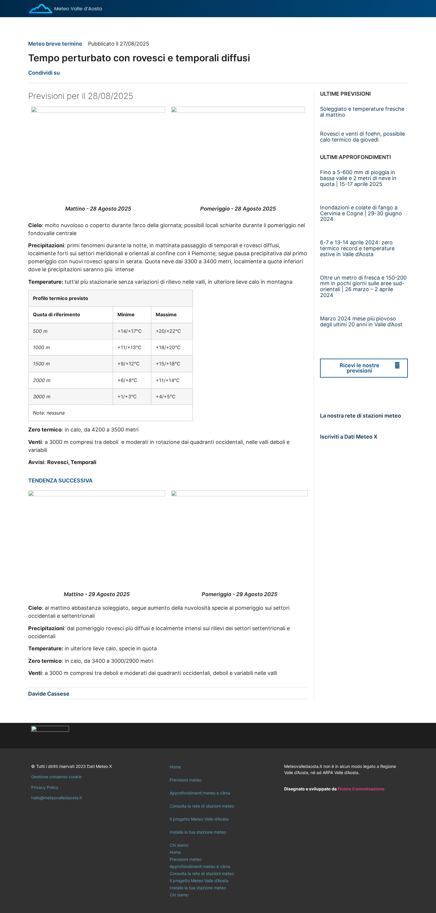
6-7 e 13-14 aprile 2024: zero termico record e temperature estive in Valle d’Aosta (357, 248)
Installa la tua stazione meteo (198, 832)
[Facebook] (364, 735)
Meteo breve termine (55, 44)
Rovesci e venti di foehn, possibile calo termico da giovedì (362, 137)
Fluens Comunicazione (361, 788)
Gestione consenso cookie (56, 776)
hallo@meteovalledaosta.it (56, 797)
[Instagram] (381, 735)
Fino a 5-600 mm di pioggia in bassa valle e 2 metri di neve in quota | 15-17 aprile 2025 (358, 178)
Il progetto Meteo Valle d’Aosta (199, 818)
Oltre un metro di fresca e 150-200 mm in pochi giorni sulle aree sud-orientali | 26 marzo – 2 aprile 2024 (363, 286)
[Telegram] (397, 735)
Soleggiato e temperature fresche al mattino (362, 112)
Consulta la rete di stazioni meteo (202, 805)
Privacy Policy (44, 787)
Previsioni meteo (185, 779)
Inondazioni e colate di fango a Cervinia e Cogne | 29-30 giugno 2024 (361, 213)
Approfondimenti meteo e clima (200, 792)
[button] (68, 72)
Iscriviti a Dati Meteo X (348, 437)
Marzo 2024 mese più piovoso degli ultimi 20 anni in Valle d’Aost (361, 321)
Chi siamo (179, 845)
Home (175, 766)
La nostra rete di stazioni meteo (360, 416)
